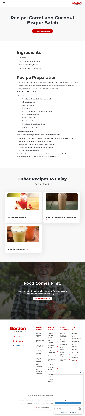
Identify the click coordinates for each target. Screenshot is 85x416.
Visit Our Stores (18, 336)
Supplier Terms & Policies (32, 403)
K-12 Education (39, 365)
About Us (21, 400)
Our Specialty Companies (52, 360)
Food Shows (63, 344)
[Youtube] (20, 341)
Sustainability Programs (52, 380)
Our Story (75, 333)
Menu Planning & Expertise (51, 374)
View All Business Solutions (38, 335)
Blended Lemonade (17, 249)
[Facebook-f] (17, 341)
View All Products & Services (51, 335)
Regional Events (62, 348)
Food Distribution (51, 351)
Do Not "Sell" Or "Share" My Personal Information (42, 410)
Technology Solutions (51, 368)
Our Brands (51, 356)
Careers (74, 349)
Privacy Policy (45, 403)
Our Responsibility (76, 337)
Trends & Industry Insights (62, 354)
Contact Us (75, 352)
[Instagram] (14, 341)
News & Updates (74, 345)
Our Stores (75, 341)
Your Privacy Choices (43, 407)
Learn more (52, 156)
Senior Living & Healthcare (40, 345)
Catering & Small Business (39, 359)
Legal (21, 403)
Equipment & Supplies (52, 346)
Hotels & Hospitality (39, 354)
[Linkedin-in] (22, 341)
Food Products (50, 341)
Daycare (38, 350)
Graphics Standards (75, 356)
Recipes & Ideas (63, 359)
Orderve (50, 364)
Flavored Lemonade (17, 217)
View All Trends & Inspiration (63, 335)
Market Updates (62, 340)
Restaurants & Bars (40, 340)
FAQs (74, 360)
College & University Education (39, 371)
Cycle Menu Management (54, 154)
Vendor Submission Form (51, 400)
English (17, 346)
